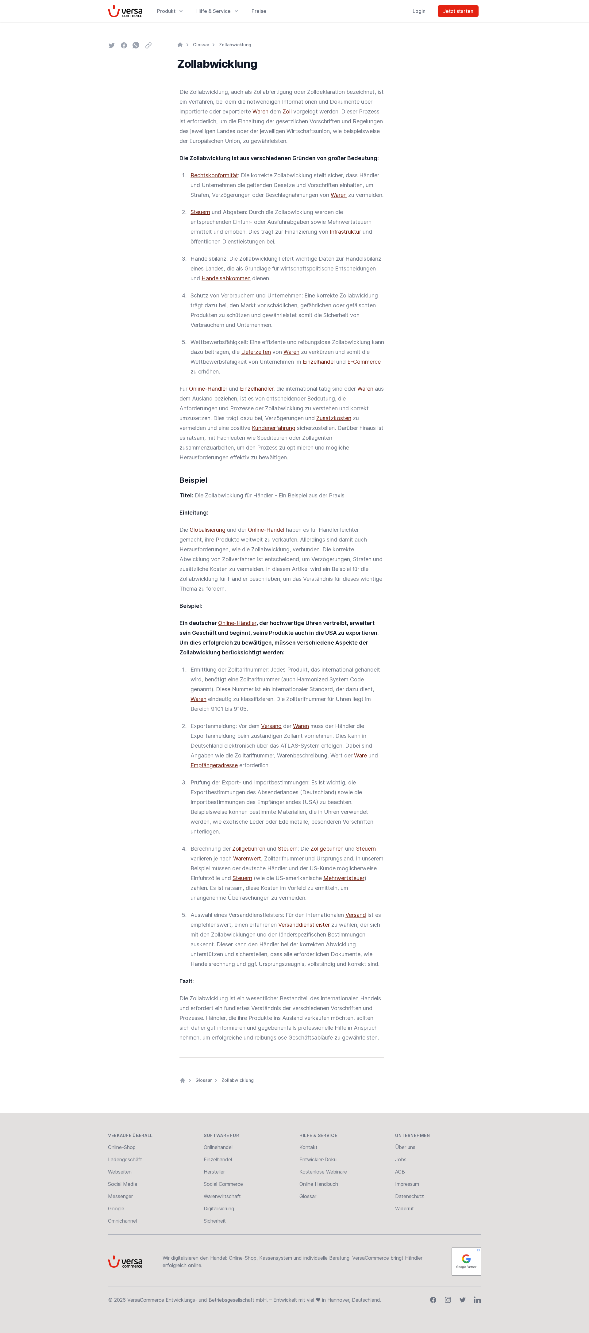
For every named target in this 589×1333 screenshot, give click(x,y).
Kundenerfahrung (273, 428)
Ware (360, 755)
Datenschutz (409, 1196)
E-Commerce (364, 361)
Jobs (400, 1159)
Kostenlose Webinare (323, 1172)
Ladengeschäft (125, 1159)
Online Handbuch (318, 1184)
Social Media (122, 1184)
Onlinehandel (218, 1147)
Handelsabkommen (226, 278)
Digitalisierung (219, 1208)
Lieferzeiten (256, 352)
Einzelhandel (319, 361)
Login (419, 11)
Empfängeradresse (214, 765)
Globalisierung (207, 530)
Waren (260, 111)
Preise (259, 11)
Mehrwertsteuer (343, 878)
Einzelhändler (256, 388)
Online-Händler (208, 388)
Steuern (200, 212)
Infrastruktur (345, 231)
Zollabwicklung (235, 44)
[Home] (180, 45)
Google (116, 1208)
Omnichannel (122, 1221)
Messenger (120, 1196)
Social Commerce (223, 1184)
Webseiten (120, 1172)
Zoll (287, 111)
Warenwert (247, 858)
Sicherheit (215, 1221)
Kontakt (308, 1147)
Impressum (407, 1184)
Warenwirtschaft (222, 1196)
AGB (400, 1172)
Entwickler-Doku (318, 1159)
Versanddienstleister (304, 924)
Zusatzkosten (333, 418)
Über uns (405, 1147)
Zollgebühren (248, 848)
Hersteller (214, 1172)
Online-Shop (122, 1147)
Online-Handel (266, 530)
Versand (271, 726)
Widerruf (404, 1208)
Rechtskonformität (214, 175)
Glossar (201, 44)
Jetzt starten (458, 11)
